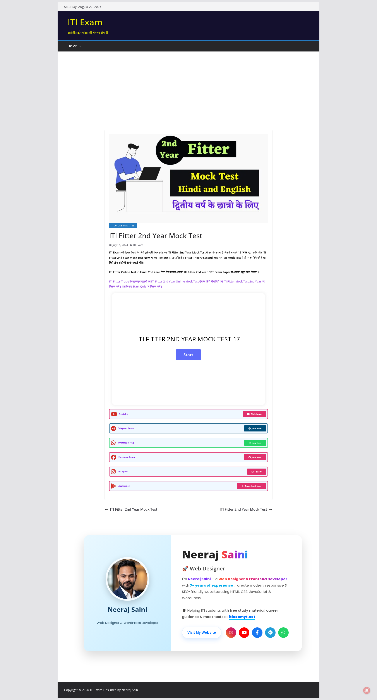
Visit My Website (201, 632)
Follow (258, 471)
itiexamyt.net (242, 616)
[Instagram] (231, 632)
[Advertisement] (188, 84)
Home (72, 46)
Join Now (257, 428)
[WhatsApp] (283, 632)
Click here (256, 414)
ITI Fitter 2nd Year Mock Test (133, 509)
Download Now (253, 486)
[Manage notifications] (366, 690)
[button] (79, 46)
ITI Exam (85, 22)
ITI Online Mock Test (123, 225)
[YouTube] (244, 632)
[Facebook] (257, 632)
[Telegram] (270, 632)
